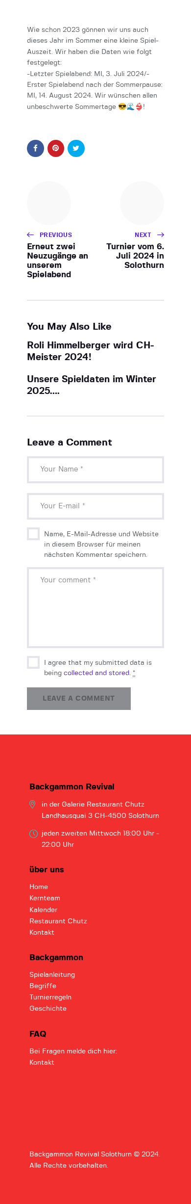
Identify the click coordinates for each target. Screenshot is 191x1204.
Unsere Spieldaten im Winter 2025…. (91, 385)
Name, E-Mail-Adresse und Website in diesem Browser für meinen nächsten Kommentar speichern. (101, 544)
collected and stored (96, 673)
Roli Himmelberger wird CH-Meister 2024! (90, 351)
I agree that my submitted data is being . (98, 668)
